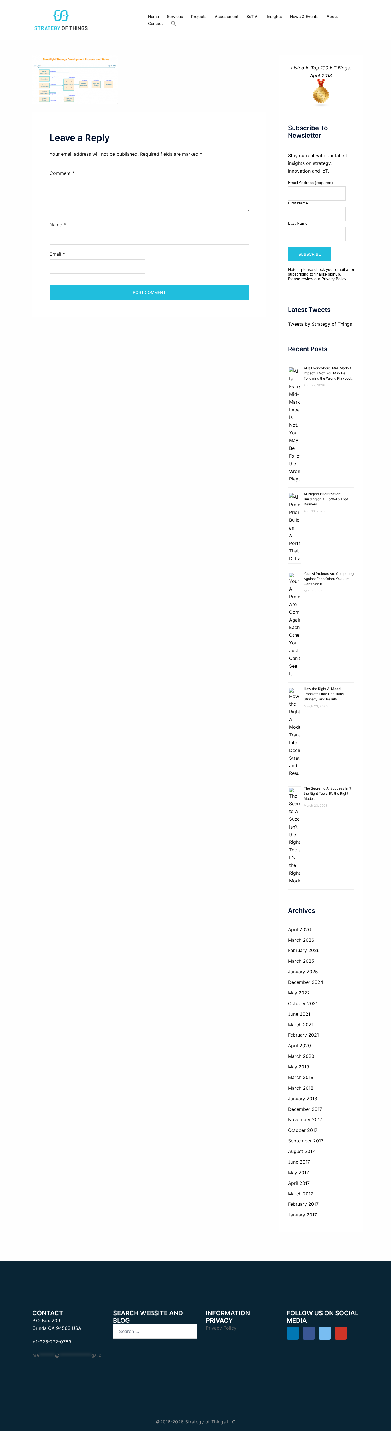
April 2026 (299, 929)
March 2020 (301, 1056)
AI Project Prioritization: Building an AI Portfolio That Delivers (326, 499)
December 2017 (305, 1109)
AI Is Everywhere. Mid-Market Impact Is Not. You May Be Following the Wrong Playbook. (328, 373)
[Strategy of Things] (61, 19)
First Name (298, 203)
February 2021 (303, 1035)
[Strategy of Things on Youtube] (341, 1333)
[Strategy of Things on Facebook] (309, 1333)
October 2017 (302, 1130)
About (332, 16)
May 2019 (298, 1067)
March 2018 (300, 1088)
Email (57, 254)
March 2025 (301, 961)
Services (175, 16)
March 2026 (301, 940)
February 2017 (303, 1204)
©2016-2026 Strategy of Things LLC (196, 1422)
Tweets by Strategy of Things (320, 324)
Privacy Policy (333, 278)
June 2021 (299, 1014)
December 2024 (305, 982)
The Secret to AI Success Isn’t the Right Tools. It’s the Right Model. (327, 793)
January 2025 (303, 971)
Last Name (298, 223)
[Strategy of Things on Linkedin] (293, 1333)
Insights (274, 16)
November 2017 (305, 1119)
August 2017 (301, 1151)
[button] (174, 23)
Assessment (226, 16)
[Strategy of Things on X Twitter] (325, 1333)
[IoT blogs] (321, 93)
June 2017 (299, 1162)
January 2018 (302, 1098)
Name (58, 225)
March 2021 (300, 1024)
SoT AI (252, 16)
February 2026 (304, 950)
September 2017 (305, 1141)
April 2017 (299, 1183)
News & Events (304, 16)
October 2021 (303, 1003)
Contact (155, 23)
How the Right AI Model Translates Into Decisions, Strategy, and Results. (324, 694)
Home (153, 16)
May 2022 (299, 993)
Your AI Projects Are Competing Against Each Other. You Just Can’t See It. (329, 578)
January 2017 (302, 1215)
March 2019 (300, 1077)
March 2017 (300, 1194)
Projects (199, 16)
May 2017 (298, 1172)
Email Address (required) (310, 182)
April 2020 (299, 1045)
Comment (62, 173)
